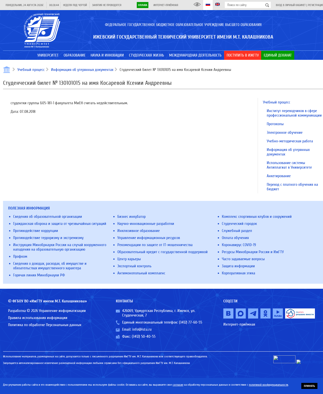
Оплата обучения (235, 237)
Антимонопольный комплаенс (141, 273)
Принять (309, 386)
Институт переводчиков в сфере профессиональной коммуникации (294, 113)
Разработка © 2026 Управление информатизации (47, 310)
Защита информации (238, 266)
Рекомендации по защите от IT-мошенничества (155, 245)
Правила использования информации (37, 318)
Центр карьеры (129, 259)
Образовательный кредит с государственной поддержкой (162, 252)
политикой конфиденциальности (268, 384)
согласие (178, 384)
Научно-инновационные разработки (145, 223)
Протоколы (275, 124)
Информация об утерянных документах (82, 69)
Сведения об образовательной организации (47, 216)
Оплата (142, 5)
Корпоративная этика (238, 273)
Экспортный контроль (134, 266)
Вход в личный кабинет (291, 5)
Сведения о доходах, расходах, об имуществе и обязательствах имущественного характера (50, 265)
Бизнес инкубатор (131, 216)
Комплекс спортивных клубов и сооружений (257, 216)
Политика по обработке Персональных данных (44, 325)
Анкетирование (279, 176)
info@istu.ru (142, 329)
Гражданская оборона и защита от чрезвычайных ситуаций (59, 223)
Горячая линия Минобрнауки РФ (39, 275)
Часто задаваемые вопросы (243, 259)
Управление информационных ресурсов (148, 237)
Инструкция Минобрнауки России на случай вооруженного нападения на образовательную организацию (59, 247)
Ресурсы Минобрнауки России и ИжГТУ (253, 252)
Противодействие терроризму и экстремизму (48, 237)
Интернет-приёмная (165, 5)
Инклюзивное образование (138, 230)
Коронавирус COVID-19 (239, 245)
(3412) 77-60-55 (190, 322)
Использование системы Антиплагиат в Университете (289, 165)
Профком (20, 256)
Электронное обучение (285, 132)
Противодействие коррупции (35, 230)
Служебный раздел (237, 230)
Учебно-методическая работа (290, 141)
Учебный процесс (31, 69)
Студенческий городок (239, 223)
